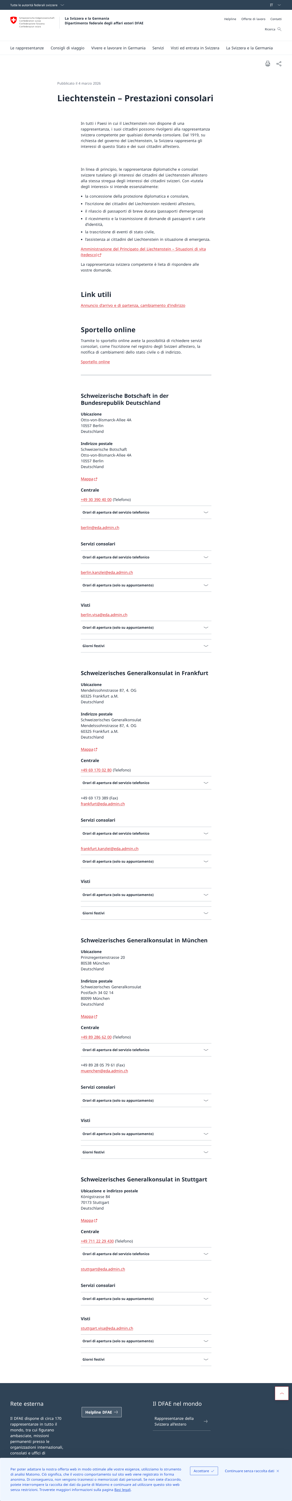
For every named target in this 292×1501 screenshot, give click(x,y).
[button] (27, 48)
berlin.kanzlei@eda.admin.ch (107, 572)
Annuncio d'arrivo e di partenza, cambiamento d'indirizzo (133, 305)
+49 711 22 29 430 (97, 1241)
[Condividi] (278, 63)
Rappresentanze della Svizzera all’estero (174, 1421)
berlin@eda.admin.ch (100, 527)
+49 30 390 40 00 (96, 499)
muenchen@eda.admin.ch (104, 1070)
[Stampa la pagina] (267, 63)
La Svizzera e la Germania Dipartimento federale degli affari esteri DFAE (104, 20)
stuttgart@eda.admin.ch (103, 1269)
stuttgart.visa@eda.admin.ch (107, 1328)
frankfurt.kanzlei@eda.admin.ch (110, 848)
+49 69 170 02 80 (96, 770)
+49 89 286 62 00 (96, 1037)
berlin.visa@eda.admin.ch (104, 614)
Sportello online (95, 361)
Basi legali (122, 1489)
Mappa (87, 478)
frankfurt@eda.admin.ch (103, 803)
